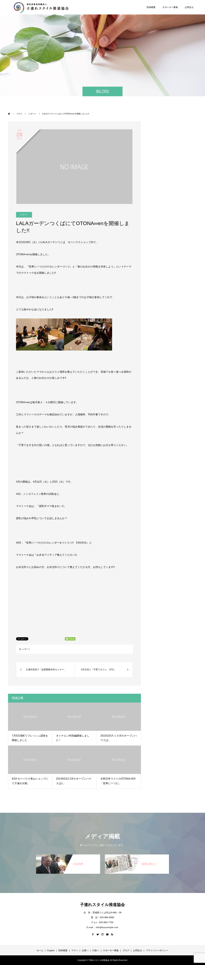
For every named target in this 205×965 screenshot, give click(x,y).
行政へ (95, 950)
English (51, 950)
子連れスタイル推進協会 (102, 904)
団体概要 (151, 7)
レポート (24, 215)
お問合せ (189, 7)
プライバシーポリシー (157, 950)
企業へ (85, 950)
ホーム (40, 950)
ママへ (74, 950)
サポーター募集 (170, 7)
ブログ (126, 950)
